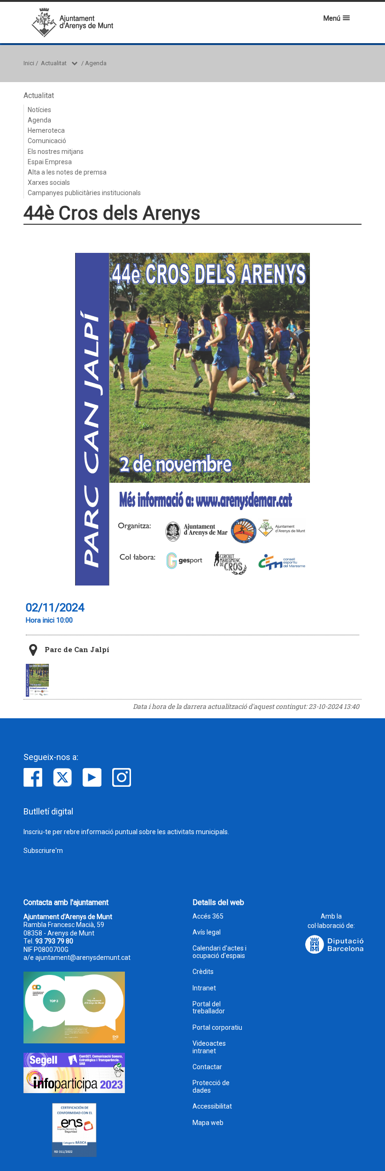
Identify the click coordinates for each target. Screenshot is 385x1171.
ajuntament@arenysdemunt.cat (83, 957)
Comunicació (47, 140)
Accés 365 (207, 916)
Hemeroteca (46, 130)
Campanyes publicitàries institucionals (84, 193)
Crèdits (203, 971)
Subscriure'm (43, 850)
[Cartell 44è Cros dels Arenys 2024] (37, 680)
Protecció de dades (211, 1087)
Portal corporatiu (217, 1027)
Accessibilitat (212, 1106)
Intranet (204, 988)
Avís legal (206, 932)
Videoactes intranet (209, 1047)
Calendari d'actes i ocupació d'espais (219, 952)
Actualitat (54, 63)
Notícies (39, 110)
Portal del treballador (208, 1008)
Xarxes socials (49, 182)
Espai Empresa (50, 162)
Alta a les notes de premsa (67, 172)
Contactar (207, 1067)
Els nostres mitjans (56, 151)
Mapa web (207, 1122)
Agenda (96, 63)
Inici (28, 63)
